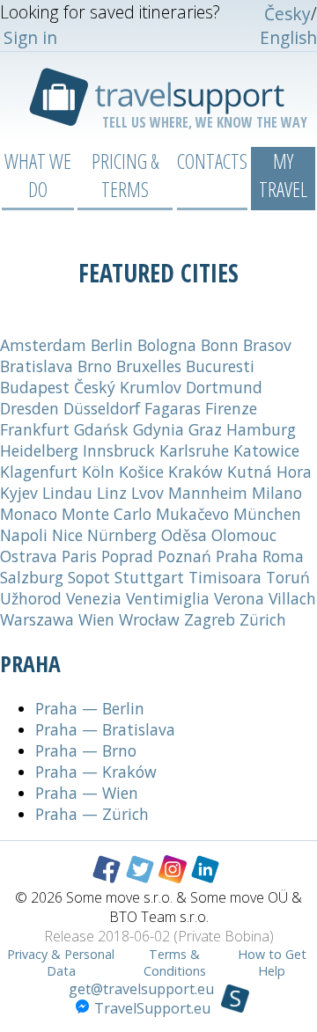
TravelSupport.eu (152, 1008)
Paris (79, 556)
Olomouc (243, 534)
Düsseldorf (101, 408)
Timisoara (225, 577)
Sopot (89, 577)
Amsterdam (43, 344)
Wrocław (149, 619)
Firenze (231, 408)
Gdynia (158, 429)
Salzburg (31, 577)
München (267, 513)
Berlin (112, 344)
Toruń (288, 577)
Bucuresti (220, 366)
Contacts (212, 161)
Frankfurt (35, 429)
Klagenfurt (38, 471)
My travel (283, 175)
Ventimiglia (168, 598)
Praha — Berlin (89, 708)
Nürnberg (122, 534)
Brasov (267, 344)
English (288, 37)
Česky (287, 14)
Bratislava (36, 366)
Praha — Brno (85, 750)
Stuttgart (149, 577)
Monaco (28, 513)
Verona (239, 598)
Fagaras (172, 408)
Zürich (263, 619)
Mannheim (207, 492)
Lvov (147, 492)
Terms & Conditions (175, 962)
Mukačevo (192, 513)
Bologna (166, 344)
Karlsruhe (194, 450)
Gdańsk (101, 429)
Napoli (24, 534)
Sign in (30, 37)
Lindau (67, 492)
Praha (237, 556)
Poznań (184, 556)
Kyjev (19, 492)
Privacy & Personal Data (60, 962)
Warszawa (37, 619)
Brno (94, 366)
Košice (141, 471)
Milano (277, 492)
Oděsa (184, 534)
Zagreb (209, 619)
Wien (96, 619)
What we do (37, 175)
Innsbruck (119, 450)
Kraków (195, 471)
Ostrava (28, 556)
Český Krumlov (127, 387)
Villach (292, 598)
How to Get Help (272, 962)
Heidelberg (39, 450)
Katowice (266, 450)
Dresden (29, 408)
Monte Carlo (106, 513)
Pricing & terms (125, 175)
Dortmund (224, 387)
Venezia (94, 598)
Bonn (220, 344)
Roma (283, 556)
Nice (67, 534)
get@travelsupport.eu (141, 989)
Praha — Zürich (92, 813)
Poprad (127, 556)
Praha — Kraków (96, 771)
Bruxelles (148, 366)
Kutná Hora (269, 471)
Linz (112, 492)
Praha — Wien (86, 792)
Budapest (35, 387)
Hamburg (261, 429)
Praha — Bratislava (105, 729)
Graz (205, 429)
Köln (98, 471)
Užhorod (31, 598)
